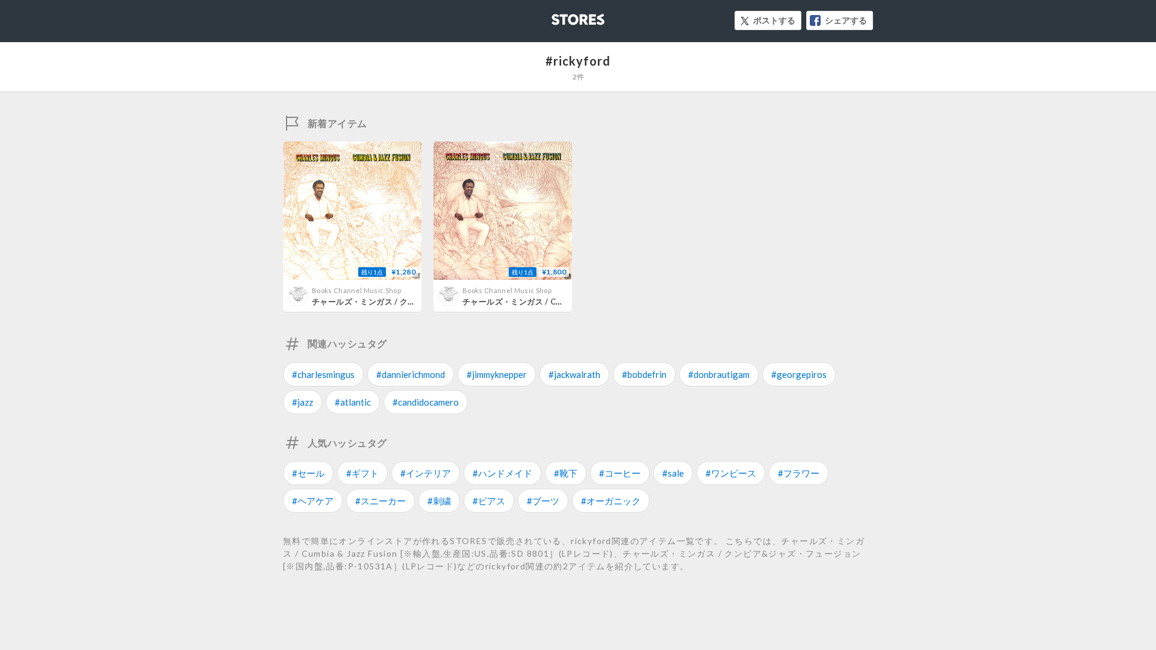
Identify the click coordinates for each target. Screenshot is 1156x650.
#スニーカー (380, 500)
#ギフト (362, 473)
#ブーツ (543, 500)
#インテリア (425, 473)
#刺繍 (439, 500)
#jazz (302, 402)
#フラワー (798, 473)
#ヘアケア (313, 500)
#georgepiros (799, 374)
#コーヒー (620, 473)
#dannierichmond (410, 374)
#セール (308, 473)
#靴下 (565, 473)
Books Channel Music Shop (356, 290)
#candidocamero (426, 402)
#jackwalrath (574, 374)
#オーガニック (611, 500)
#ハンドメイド (502, 473)
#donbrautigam (719, 374)
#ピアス (489, 500)
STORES (558, 16)
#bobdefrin (644, 374)
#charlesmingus (323, 374)
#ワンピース (731, 473)
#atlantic (353, 402)
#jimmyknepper (497, 374)
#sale (673, 473)
